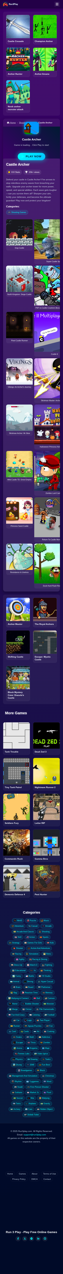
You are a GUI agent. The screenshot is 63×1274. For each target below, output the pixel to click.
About (34, 1174)
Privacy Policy (19, 1179)
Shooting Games (18, 212)
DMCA (34, 1179)
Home (12, 122)
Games (22, 1174)
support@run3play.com (35, 1134)
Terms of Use (49, 1174)
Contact (47, 1179)
